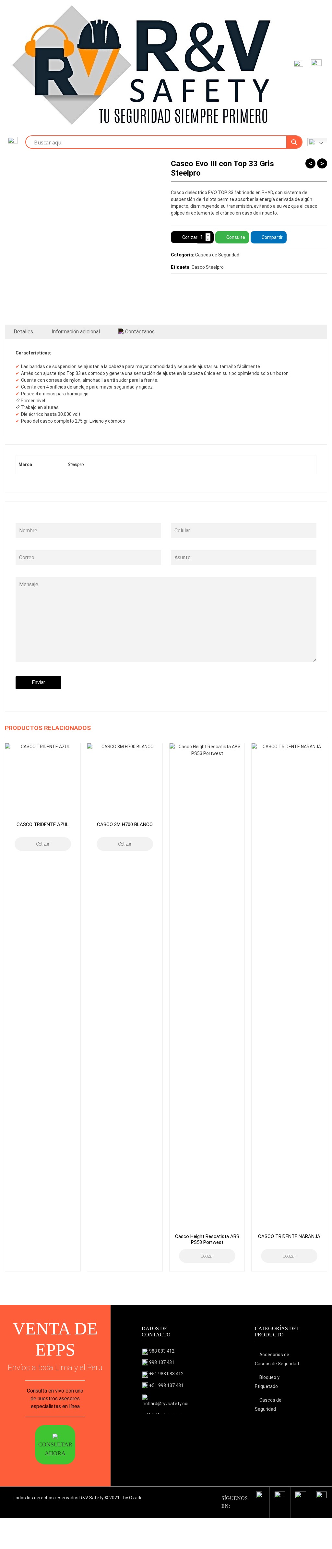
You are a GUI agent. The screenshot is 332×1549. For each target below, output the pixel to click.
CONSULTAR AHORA (55, 1448)
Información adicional (76, 331)
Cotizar (189, 237)
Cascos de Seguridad (217, 254)
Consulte (235, 237)
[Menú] (315, 65)
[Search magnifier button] (294, 142)
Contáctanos (140, 331)
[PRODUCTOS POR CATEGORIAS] (12, 142)
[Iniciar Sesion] (297, 65)
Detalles (23, 331)
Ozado (136, 1497)
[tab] (23, 332)
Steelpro (76, 464)
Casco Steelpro (208, 267)
